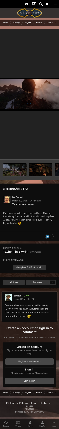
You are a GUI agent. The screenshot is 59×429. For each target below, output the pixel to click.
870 (27, 296)
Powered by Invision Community (29, 412)
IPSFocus (23, 403)
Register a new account (29, 361)
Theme (33, 403)
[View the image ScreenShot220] (15, 169)
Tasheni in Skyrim (15, 251)
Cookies (29, 406)
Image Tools (46, 153)
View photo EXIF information (29, 267)
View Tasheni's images (23, 204)
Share (15, 282)
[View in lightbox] (29, 94)
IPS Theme (11, 403)
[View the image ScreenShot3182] (40, 169)
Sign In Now (29, 381)
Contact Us (45, 403)
